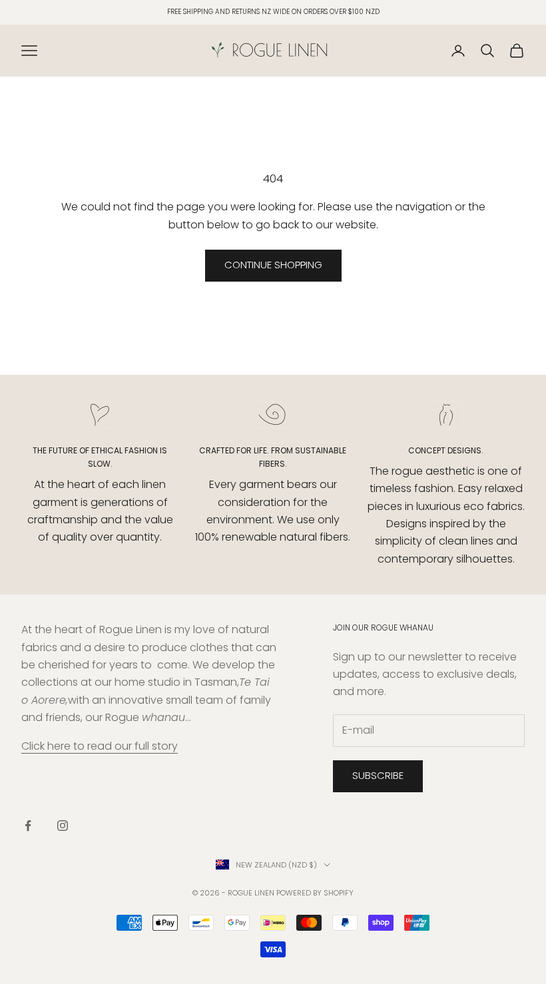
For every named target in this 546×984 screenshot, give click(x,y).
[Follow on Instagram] (62, 825)
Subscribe (378, 775)
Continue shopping (273, 265)
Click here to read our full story (99, 746)
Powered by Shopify (315, 892)
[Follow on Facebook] (28, 825)
